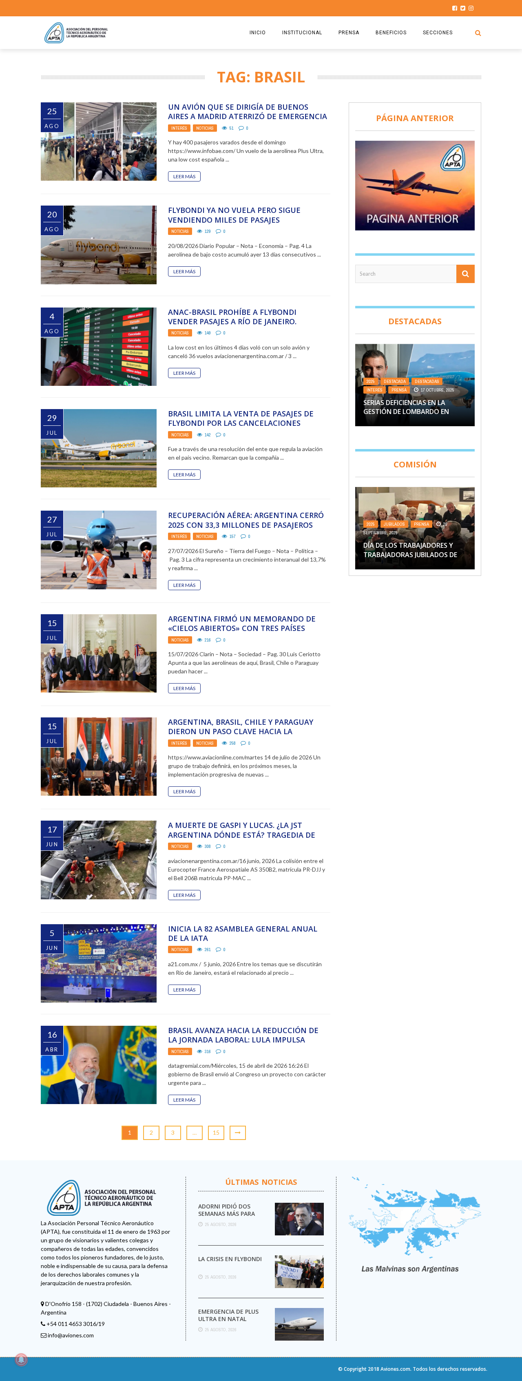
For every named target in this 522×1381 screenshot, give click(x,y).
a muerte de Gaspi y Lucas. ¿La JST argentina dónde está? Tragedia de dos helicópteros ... (241, 834)
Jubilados (394, 524)
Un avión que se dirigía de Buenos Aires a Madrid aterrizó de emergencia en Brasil (247, 116)
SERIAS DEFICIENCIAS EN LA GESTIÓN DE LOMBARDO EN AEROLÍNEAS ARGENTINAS (406, 411)
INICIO (258, 32)
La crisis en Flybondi (230, 1259)
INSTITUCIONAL (302, 32)
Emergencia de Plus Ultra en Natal (228, 1315)
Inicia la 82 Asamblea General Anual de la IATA (242, 933)
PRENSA (348, 32)
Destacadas (427, 381)
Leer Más (184, 176)
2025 (371, 381)
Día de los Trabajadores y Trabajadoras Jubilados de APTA (410, 554)
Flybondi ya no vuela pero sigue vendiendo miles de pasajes (234, 214)
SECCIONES (438, 32)
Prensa (399, 390)
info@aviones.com (71, 1335)
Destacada (395, 381)
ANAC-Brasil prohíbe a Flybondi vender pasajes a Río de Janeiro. (232, 316)
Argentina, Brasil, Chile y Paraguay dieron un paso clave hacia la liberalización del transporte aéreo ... (244, 736)
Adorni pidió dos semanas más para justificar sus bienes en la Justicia (230, 1217)
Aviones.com (395, 1369)
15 (216, 1132)
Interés (179, 128)
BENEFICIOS (391, 32)
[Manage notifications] (21, 1359)
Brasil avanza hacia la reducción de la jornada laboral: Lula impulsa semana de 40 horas (243, 1039)
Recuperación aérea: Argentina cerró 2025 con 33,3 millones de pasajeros (246, 519)
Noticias (205, 128)
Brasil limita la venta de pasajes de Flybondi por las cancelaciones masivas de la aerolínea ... (241, 423)
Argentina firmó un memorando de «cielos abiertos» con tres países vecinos (242, 628)
